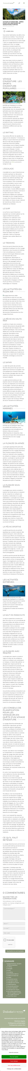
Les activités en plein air (13, 973)
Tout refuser (14, 1061)
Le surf (9, 970)
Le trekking (10, 972)
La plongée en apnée (13, 980)
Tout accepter (14, 1057)
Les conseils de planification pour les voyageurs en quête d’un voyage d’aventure (14, 993)
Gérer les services (13, 1052)
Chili (12, 162)
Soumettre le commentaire (15, 951)
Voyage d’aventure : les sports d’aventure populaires (14, 964)
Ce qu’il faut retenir (12, 996)
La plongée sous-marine (13, 982)
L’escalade (9, 968)
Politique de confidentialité (14, 1068)
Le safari (9, 977)
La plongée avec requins (13, 989)
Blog (4, 28)
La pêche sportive (12, 984)
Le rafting (9, 966)
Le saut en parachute (13, 987)
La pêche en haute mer (12, 975)
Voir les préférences (14, 1065)
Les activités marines (12, 979)
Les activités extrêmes (13, 986)
